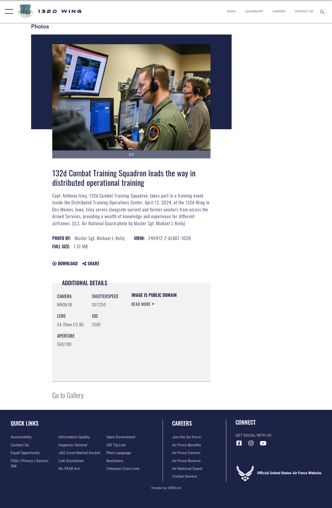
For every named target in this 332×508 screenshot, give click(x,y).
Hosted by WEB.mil (166, 488)
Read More (141, 304)
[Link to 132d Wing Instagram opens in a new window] (251, 443)
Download (67, 263)
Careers (182, 423)
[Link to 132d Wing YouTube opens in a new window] (263, 443)
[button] (8, 11)
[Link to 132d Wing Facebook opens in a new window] (239, 443)
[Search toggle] (323, 11)
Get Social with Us (253, 435)
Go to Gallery (68, 395)
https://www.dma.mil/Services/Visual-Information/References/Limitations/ (161, 365)
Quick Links (24, 423)
